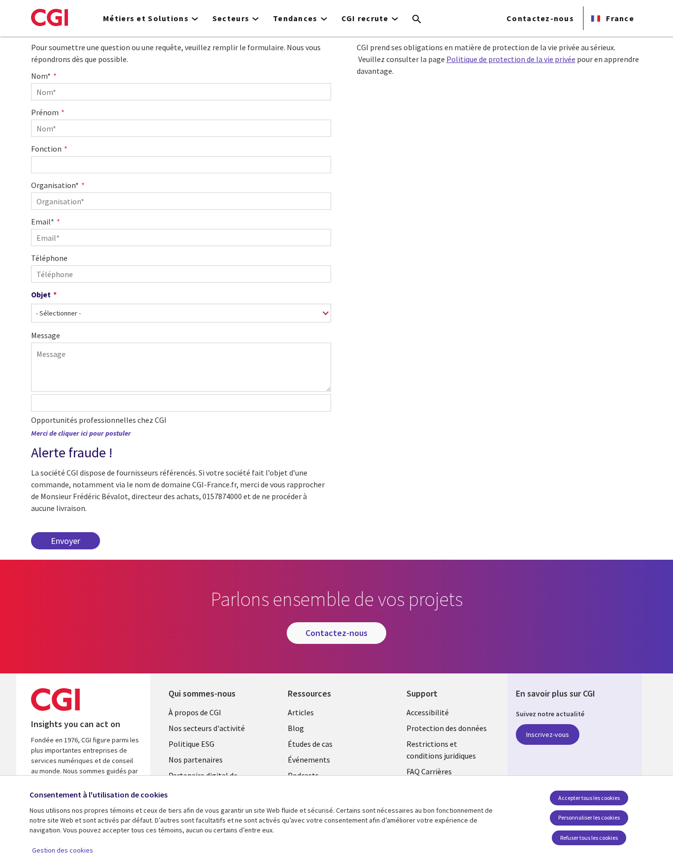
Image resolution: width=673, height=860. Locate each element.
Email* (42, 221)
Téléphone (49, 258)
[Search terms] (416, 19)
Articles (301, 712)
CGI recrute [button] (365, 18)
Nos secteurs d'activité (206, 728)
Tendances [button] (295, 18)
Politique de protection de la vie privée (510, 59)
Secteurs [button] (230, 18)
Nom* (41, 76)
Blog (296, 728)
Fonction (46, 149)
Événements (309, 759)
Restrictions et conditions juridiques (441, 750)
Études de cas (310, 744)
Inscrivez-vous (547, 734)
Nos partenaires (195, 759)
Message (45, 335)
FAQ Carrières (429, 771)
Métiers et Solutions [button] (146, 18)
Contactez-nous (540, 18)
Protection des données (446, 728)
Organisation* (55, 185)
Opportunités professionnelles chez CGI (99, 420)
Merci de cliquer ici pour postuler (81, 433)
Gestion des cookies (62, 850)
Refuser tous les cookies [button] (589, 837)
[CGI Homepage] (49, 17)
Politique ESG (191, 744)
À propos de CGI (194, 712)
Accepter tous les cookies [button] (589, 797)
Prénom (45, 112)
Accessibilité (427, 712)
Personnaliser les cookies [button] (589, 817)
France (619, 18)
